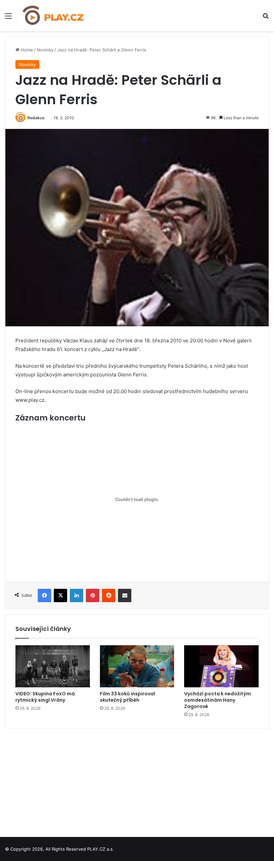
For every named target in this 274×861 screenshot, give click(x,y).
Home (26, 49)
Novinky (45, 49)
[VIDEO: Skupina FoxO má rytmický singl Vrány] (52, 666)
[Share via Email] (124, 595)
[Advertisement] (137, 780)
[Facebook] (44, 595)
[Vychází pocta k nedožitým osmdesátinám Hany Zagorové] (221, 666)
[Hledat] (265, 18)
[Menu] (8, 18)
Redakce (35, 117)
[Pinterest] (92, 595)
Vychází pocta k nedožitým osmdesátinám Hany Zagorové (217, 700)
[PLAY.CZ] (53, 15)
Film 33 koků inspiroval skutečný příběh (127, 696)
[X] (60, 595)
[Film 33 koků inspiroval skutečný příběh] (137, 666)
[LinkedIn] (76, 595)
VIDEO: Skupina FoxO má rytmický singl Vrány (45, 696)
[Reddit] (108, 595)
